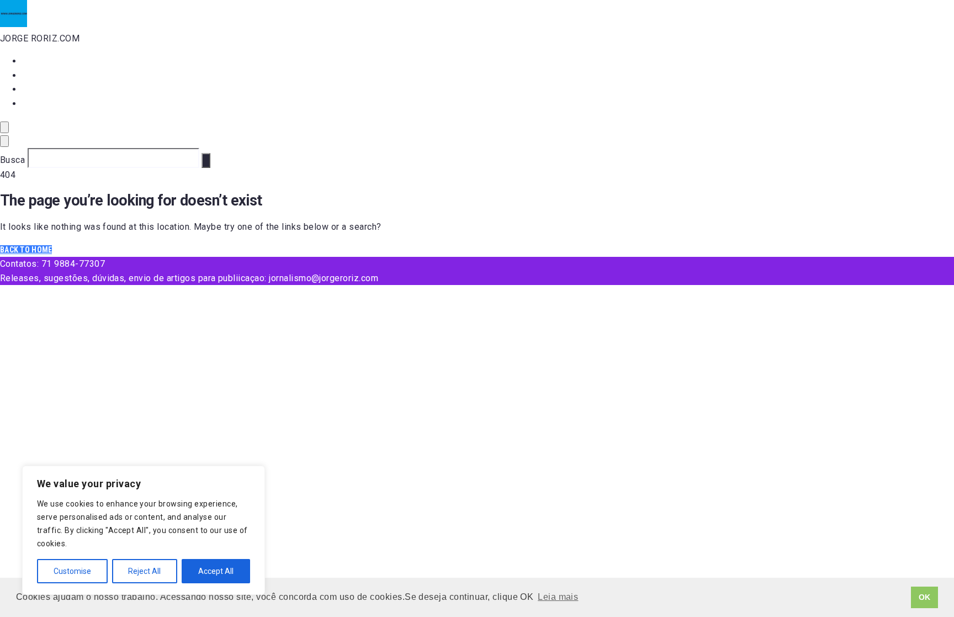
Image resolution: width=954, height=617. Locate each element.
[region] (143, 530)
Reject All (144, 571)
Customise (72, 571)
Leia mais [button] (558, 597)
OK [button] (925, 597)
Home (33, 61)
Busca (12, 160)
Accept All (216, 571)
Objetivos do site (58, 89)
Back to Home (26, 249)
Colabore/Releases (62, 103)
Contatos (41, 75)
